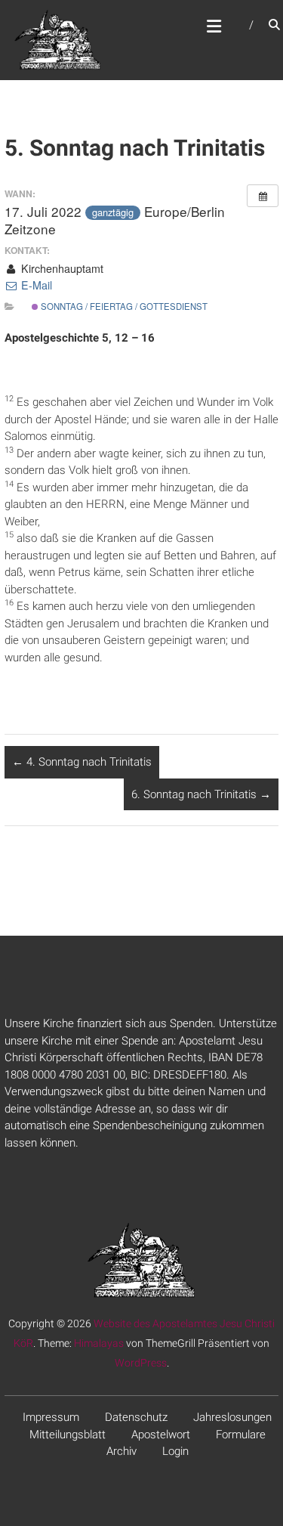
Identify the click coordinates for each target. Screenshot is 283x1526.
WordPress (141, 1363)
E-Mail (35, 285)
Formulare (241, 1434)
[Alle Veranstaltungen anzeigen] (262, 195)
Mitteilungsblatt (67, 1434)
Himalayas (99, 1343)
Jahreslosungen (232, 1417)
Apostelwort (160, 1434)
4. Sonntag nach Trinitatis (82, 762)
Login (175, 1451)
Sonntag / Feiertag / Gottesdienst (123, 306)
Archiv (121, 1451)
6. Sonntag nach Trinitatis (201, 794)
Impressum (51, 1417)
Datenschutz (136, 1417)
